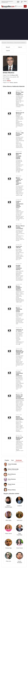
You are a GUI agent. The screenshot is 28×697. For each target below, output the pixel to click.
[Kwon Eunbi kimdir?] (19, 543)
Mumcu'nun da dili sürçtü (20, 113)
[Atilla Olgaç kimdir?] (8, 515)
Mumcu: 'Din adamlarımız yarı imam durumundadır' (20, 396)
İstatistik (8, 50)
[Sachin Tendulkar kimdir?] (19, 556)
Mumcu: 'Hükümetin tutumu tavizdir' (19, 309)
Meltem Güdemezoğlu (8, 506)
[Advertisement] (14, 24)
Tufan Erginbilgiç (19, 534)
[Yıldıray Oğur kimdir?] (8, 543)
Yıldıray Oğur (8, 548)
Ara (25, 6)
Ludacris (19, 505)
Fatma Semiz (8, 533)
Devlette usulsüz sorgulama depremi (19, 267)
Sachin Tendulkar (19, 562)
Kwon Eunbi (19, 548)
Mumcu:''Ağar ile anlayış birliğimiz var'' (19, 93)
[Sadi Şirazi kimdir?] (19, 515)
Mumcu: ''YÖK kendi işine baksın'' (20, 134)
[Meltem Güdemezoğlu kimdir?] (8, 500)
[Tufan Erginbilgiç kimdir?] (19, 528)
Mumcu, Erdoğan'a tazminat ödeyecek (19, 288)
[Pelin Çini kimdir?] (8, 556)
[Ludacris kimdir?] (19, 500)
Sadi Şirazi (19, 520)
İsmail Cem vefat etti (19, 247)
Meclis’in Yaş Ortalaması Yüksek (19, 438)
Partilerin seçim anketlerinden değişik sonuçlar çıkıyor (19, 204)
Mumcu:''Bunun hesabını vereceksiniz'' (20, 227)
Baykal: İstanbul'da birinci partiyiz (19, 418)
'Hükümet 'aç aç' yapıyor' (19, 330)
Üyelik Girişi (18, 2)
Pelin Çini (8, 561)
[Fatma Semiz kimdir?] (8, 528)
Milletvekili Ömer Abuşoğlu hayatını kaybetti (18, 156)
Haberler (20, 47)
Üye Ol (22, 2)
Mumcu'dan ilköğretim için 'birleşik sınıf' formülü (19, 352)
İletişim (25, 1)
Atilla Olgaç (8, 520)
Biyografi (8, 47)
